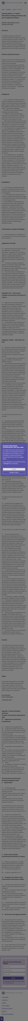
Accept (14, 469)
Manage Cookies (14, 472)
